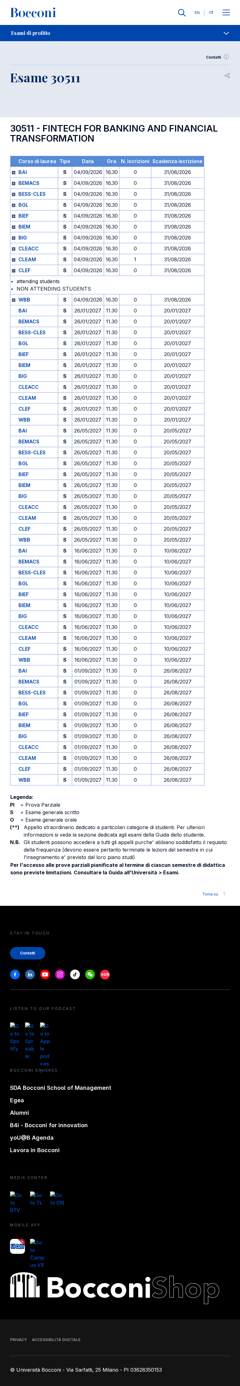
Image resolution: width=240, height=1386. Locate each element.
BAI (22, 172)
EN (197, 12)
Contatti (213, 57)
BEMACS (28, 183)
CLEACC (28, 248)
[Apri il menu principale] (226, 12)
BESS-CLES (32, 194)
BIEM (24, 227)
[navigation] (120, 33)
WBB (24, 300)
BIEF (23, 216)
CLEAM (27, 259)
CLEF (24, 270)
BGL (23, 205)
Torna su (210, 894)
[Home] (33, 12)
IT (211, 12)
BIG (22, 237)
